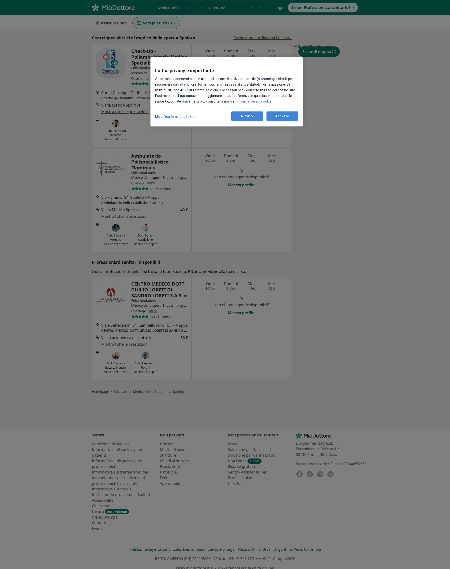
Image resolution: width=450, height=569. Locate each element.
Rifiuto (247, 116)
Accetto (282, 116)
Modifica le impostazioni (176, 117)
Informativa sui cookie (253, 101)
